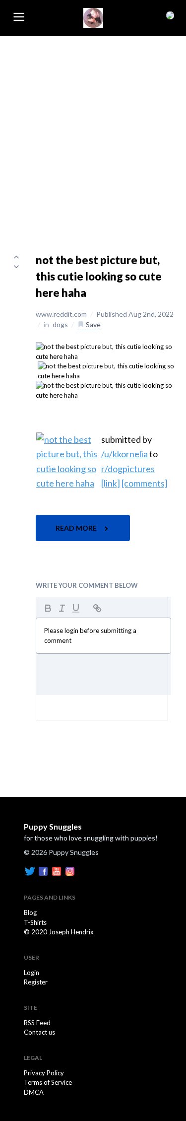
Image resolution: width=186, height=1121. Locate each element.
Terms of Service (48, 1082)
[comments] (145, 483)
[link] (110, 483)
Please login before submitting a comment (90, 635)
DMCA (34, 1092)
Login (31, 973)
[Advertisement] (93, 134)
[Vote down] (16, 267)
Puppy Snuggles (53, 826)
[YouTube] (56, 870)
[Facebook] (43, 870)
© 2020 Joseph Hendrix (59, 932)
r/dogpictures (128, 468)
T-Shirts (35, 922)
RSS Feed (37, 1023)
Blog (30, 912)
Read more (77, 528)
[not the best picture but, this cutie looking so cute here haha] (105, 351)
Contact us (39, 1032)
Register (36, 982)
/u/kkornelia (125, 453)
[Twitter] (30, 870)
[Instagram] (70, 870)
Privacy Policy (44, 1073)
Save (92, 324)
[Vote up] (16, 257)
